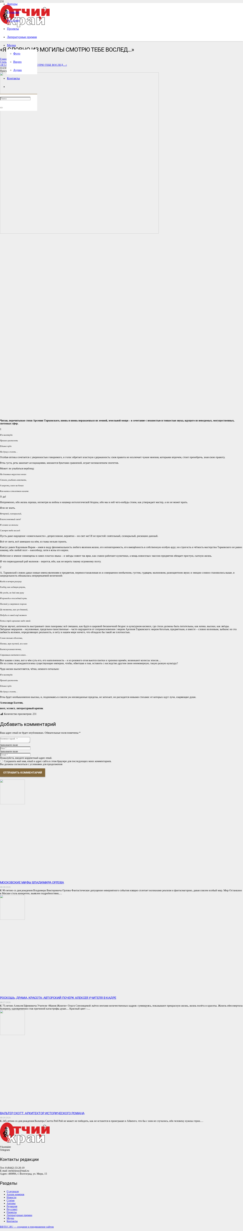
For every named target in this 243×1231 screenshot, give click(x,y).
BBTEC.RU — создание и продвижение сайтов (27, 1226)
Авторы (11, 1203)
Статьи (11, 1200)
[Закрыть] (1, 107)
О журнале (13, 1191)
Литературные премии (19, 1215)
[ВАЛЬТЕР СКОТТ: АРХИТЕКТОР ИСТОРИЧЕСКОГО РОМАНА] (12, 1034)
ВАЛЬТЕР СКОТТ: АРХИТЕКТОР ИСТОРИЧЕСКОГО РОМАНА (42, 1113)
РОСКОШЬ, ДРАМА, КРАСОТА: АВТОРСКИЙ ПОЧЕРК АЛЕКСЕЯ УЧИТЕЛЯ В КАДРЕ (58, 998)
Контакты (12, 1221)
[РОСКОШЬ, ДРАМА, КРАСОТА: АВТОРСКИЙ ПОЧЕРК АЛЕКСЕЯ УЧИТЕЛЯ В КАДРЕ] (12, 918)
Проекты (12, 1212)
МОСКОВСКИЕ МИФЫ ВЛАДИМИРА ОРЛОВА (32, 882)
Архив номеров (15, 1194)
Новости (11, 1197)
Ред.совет (12, 1209)
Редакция (12, 1206)
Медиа (10, 1218)
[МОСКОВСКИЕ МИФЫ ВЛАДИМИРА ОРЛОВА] (12, 803)
